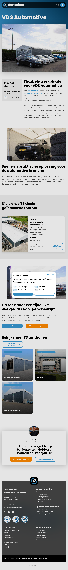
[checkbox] (15, 287)
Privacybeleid (51, 274)
